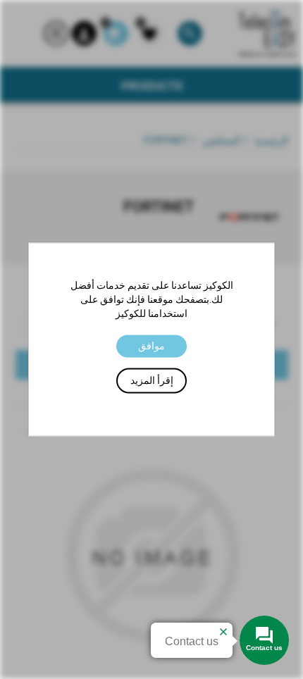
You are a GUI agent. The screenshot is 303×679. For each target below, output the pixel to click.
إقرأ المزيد (151, 381)
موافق (151, 345)
